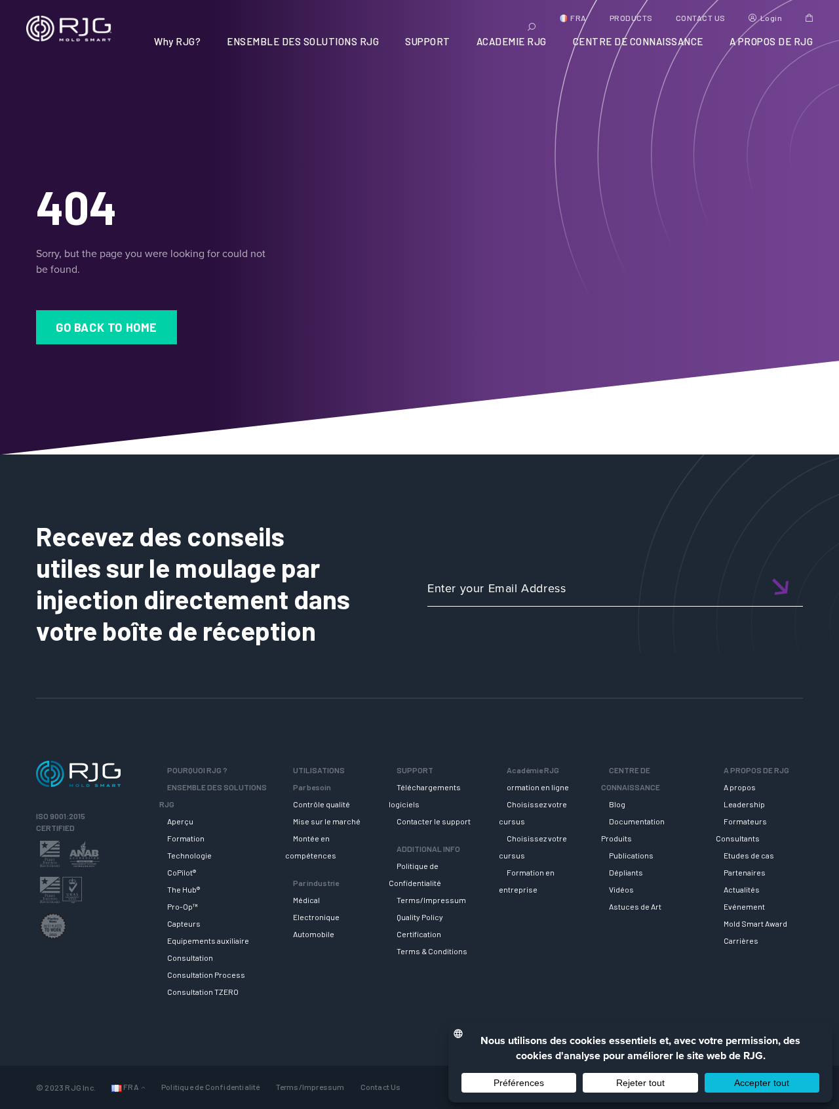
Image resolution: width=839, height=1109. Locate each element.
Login (771, 17)
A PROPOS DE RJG (771, 41)
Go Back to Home (106, 327)
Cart (809, 18)
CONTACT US (701, 17)
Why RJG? (177, 41)
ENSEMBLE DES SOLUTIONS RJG (303, 41)
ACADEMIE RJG (512, 41)
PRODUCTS (631, 17)
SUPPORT (427, 41)
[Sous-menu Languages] (143, 1087)
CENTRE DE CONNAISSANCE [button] (638, 41)
